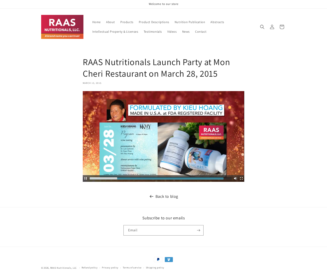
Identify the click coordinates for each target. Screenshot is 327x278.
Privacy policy (110, 267)
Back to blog (166, 196)
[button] (262, 27)
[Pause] (85, 178)
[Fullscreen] (241, 178)
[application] (163, 136)
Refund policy (89, 267)
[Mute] (235, 178)
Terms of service (132, 267)
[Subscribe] (198, 230)
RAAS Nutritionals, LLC (63, 267)
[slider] (161, 178)
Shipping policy (155, 267)
